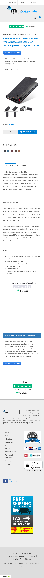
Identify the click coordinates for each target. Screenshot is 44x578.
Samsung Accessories (27, 34)
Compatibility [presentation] (22, 166)
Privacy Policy (10, 452)
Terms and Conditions (9, 456)
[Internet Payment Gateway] (32, 455)
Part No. (9, 69)
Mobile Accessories (10, 34)
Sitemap (8, 464)
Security (8, 461)
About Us (12, 2)
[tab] (10, 165)
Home (7, 432)
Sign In (33, 2)
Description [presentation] (10, 166)
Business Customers (9, 447)
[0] (38, 18)
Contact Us (23, 2)
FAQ (6, 436)
